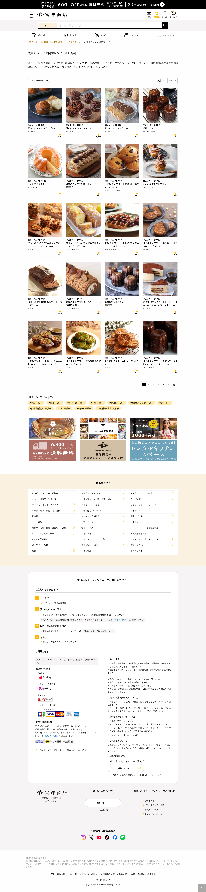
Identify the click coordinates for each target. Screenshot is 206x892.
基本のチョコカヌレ (114, 301)
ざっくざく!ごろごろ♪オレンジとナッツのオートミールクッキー (45, 244)
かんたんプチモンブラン (154, 183)
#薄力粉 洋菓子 (116, 402)
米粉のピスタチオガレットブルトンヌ (122, 362)
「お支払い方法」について (77, 749)
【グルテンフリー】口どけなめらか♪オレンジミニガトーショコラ (45, 362)
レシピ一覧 (72, 874)
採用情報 (151, 874)
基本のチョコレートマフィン (80, 128)
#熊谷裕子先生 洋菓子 (108, 408)
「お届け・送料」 (120, 619)
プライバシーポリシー (155, 813)
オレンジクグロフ (36, 183)
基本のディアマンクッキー (117, 128)
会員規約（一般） (152, 809)
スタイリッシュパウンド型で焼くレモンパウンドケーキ (83, 244)
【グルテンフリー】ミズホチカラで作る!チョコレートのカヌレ (160, 362)
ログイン (47, 603)
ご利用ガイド (151, 800)
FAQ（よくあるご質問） (155, 805)
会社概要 (104, 810)
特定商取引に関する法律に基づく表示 (118, 874)
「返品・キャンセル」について (124, 735)
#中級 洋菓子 (64, 408)
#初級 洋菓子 (55, 402)
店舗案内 (141, 874)
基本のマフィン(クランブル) (41, 128)
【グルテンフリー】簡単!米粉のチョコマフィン (122, 185)
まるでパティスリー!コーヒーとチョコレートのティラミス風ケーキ (160, 303)
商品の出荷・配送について (55, 631)
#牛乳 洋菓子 (97, 402)
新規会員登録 (60, 603)
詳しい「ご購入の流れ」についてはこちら (61, 641)
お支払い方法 (76, 631)
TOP (52, 874)
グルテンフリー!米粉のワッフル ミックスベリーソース (122, 244)
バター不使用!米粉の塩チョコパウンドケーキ (45, 303)
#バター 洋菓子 (84, 408)
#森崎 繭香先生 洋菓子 (40, 408)
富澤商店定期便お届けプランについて (108, 614)
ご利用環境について (119, 755)
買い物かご (48, 614)
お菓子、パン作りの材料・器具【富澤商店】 (46, 42)
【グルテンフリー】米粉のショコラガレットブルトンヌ (160, 244)
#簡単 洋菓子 (36, 402)
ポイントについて (80, 614)
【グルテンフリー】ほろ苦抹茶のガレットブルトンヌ (83, 362)
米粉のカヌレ (149, 128)
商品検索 (61, 874)
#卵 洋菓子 (164, 402)
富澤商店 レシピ (75, 42)
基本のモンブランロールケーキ (81, 183)
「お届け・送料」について (49, 749)
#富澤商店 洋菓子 (75, 402)
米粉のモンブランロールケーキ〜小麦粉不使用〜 (83, 303)
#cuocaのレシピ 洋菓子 (141, 402)
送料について (62, 614)
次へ (175, 384)
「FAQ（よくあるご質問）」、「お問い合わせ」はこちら (136, 775)
